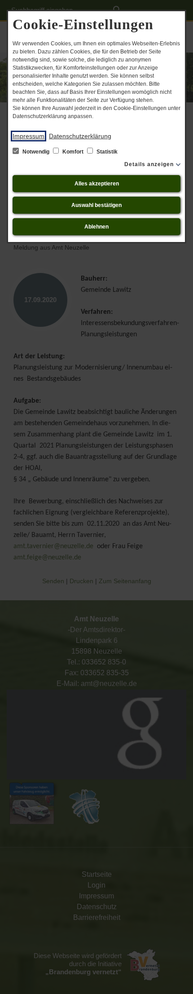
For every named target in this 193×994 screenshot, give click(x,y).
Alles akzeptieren (97, 183)
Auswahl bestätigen (96, 205)
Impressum (28, 136)
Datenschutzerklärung (80, 136)
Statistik (106, 152)
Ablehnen (96, 227)
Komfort (73, 152)
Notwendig (36, 152)
